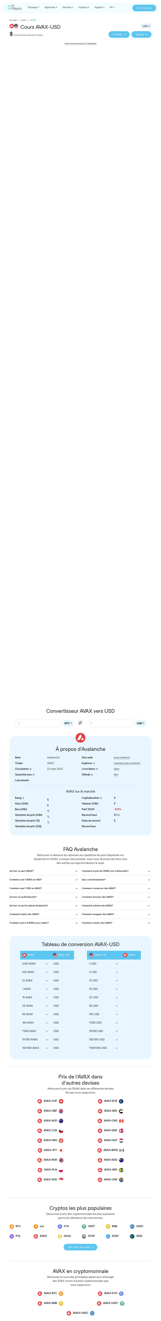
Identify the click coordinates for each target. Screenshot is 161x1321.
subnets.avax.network (127, 763)
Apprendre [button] (50, 7)
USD (145, 26)
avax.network (122, 757)
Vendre (140, 34)
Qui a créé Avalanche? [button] (94, 879)
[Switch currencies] (80, 723)
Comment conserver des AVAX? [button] (99, 888)
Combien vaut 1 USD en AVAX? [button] (26, 888)
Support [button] (99, 7)
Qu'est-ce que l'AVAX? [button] (22, 871)
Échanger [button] (32, 7)
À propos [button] (82, 7)
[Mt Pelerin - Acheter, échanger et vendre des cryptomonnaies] (15, 7)
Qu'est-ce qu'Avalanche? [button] (23, 897)
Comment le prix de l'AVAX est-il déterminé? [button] (105, 871)
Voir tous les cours (79, 1247)
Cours (23, 20)
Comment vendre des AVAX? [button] (97, 923)
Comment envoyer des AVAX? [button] (98, 897)
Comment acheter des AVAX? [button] (97, 905)
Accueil (13, 20)
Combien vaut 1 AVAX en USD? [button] (26, 879)
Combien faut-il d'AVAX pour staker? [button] (29, 923)
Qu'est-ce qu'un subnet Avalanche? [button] (29, 905)
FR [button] (111, 7)
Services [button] (66, 7)
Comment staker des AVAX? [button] (24, 914)
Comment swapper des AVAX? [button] (98, 914)
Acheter (117, 34)
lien (116, 774)
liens (116, 768)
